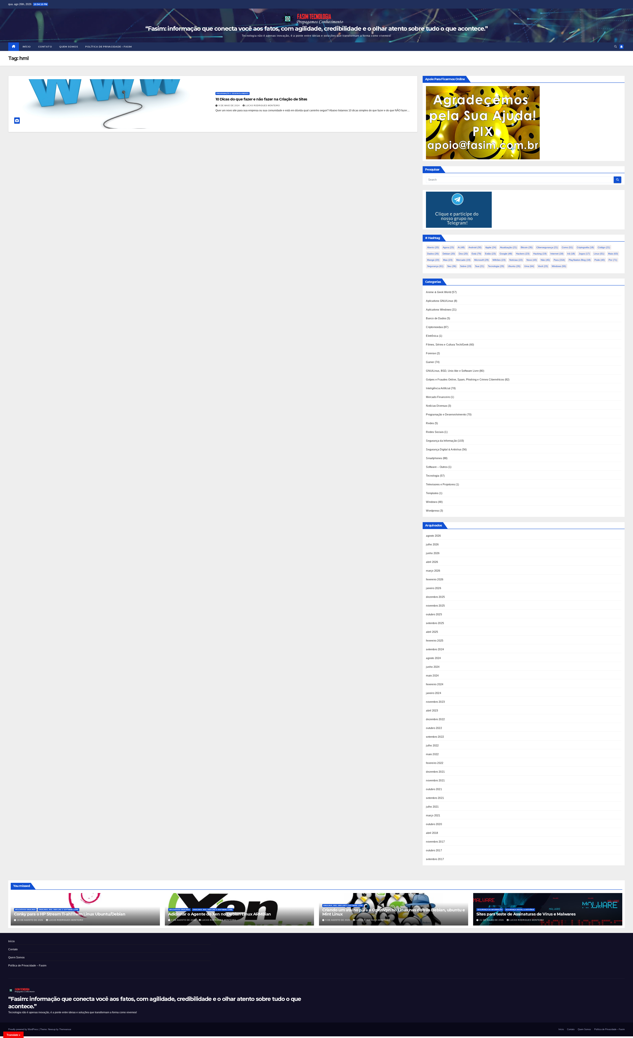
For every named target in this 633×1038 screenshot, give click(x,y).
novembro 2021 (435, 780)
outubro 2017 (434, 850)
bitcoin (527, 247)
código (604, 247)
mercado (463, 260)
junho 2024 (432, 666)
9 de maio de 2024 (229, 105)
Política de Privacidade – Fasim (108, 46)
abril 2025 (432, 631)
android (475, 247)
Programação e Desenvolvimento (232, 93)
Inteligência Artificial (438, 388)
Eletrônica (432, 335)
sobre (465, 266)
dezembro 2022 (435, 719)
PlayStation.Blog (580, 260)
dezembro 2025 (435, 597)
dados (433, 253)
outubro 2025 (434, 614)
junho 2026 (432, 553)
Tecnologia (496, 266)
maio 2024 (432, 675)
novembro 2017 (435, 841)
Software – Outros (436, 467)
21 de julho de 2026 (492, 920)
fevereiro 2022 (434, 763)
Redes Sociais (435, 432)
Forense (431, 353)
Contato (45, 46)
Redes (430, 423)
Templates (432, 493)
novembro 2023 (435, 701)
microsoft (481, 260)
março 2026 (433, 570)
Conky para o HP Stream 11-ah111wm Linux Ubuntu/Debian (69, 914)
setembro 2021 (435, 798)
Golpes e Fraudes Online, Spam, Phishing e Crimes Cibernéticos (465, 379)
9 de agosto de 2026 (183, 920)
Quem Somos (68, 46)
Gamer (430, 362)
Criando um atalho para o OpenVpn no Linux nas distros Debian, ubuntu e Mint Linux (393, 912)
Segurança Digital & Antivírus (443, 449)
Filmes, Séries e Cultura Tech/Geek (447, 344)
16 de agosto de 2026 (30, 920)
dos (463, 253)
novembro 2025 (435, 605)
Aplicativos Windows (438, 309)
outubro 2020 (434, 824)
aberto (433, 247)
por (613, 260)
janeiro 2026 (433, 588)
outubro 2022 (434, 728)
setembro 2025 (435, 623)
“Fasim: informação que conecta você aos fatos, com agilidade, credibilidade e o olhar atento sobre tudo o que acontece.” (316, 28)
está (476, 253)
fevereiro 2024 (434, 684)
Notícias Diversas (436, 405)
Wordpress (432, 510)
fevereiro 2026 (434, 579)
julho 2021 (432, 806)
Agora (448, 247)
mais (613, 253)
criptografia (585, 247)
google (506, 253)
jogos (584, 253)
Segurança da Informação (441, 440)
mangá (433, 260)
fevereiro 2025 (434, 640)
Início (27, 46)
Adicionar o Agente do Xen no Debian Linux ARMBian (219, 914)
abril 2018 (432, 833)
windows (559, 266)
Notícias (516, 260)
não (545, 260)
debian (449, 253)
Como (567, 247)
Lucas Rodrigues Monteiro (262, 105)
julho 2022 (432, 745)
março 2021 (433, 815)
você (543, 266)
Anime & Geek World (438, 292)
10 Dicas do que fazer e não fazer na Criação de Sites (261, 99)
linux (599, 253)
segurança (435, 266)
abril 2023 (432, 710)
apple (490, 247)
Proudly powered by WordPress (23, 1029)
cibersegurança (547, 247)
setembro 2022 (435, 736)
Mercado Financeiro (438, 397)
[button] (615, 46)
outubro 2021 (434, 789)
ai (461, 247)
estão (490, 253)
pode (599, 260)
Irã (571, 253)
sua (479, 266)
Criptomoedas (434, 327)
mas (447, 260)
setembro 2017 (435, 859)
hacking (540, 253)
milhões (499, 260)
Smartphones (434, 458)
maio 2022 (432, 754)
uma (529, 266)
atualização (508, 247)
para (559, 260)
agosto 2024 (433, 658)
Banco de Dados (436, 318)
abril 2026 (432, 562)
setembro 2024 (435, 649)
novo (532, 260)
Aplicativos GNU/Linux (439, 300)
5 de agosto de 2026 (338, 920)
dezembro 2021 (435, 771)
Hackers (522, 253)
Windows (431, 502)
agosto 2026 (433, 535)
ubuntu (514, 266)
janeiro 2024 (433, 693)
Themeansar (65, 1029)
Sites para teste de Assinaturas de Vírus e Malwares (525, 914)
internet (556, 253)
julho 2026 (432, 544)
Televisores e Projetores (440, 484)
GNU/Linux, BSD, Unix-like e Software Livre (452, 370)
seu (451, 266)
